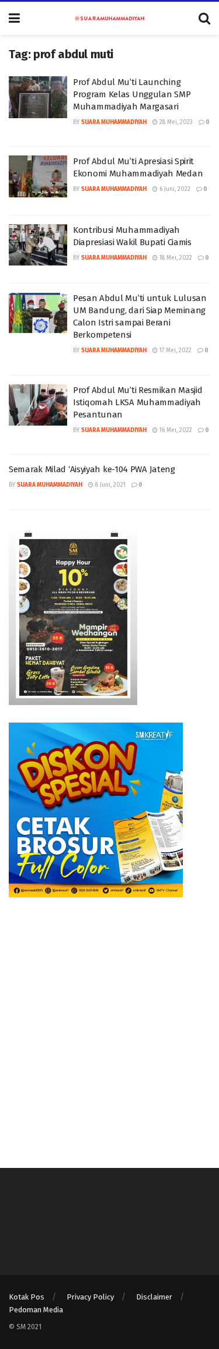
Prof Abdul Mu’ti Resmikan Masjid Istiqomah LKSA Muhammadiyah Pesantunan (137, 402)
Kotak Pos (26, 1297)
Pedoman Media (36, 1309)
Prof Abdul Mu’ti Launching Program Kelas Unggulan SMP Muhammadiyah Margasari (131, 94)
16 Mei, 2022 (175, 430)
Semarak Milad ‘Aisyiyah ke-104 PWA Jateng (92, 469)
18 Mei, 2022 (175, 257)
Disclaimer (154, 1297)
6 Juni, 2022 (174, 189)
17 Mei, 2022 (175, 350)
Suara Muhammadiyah (114, 122)
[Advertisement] (109, 1024)
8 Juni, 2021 (109, 484)
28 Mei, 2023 (175, 122)
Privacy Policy (90, 1297)
